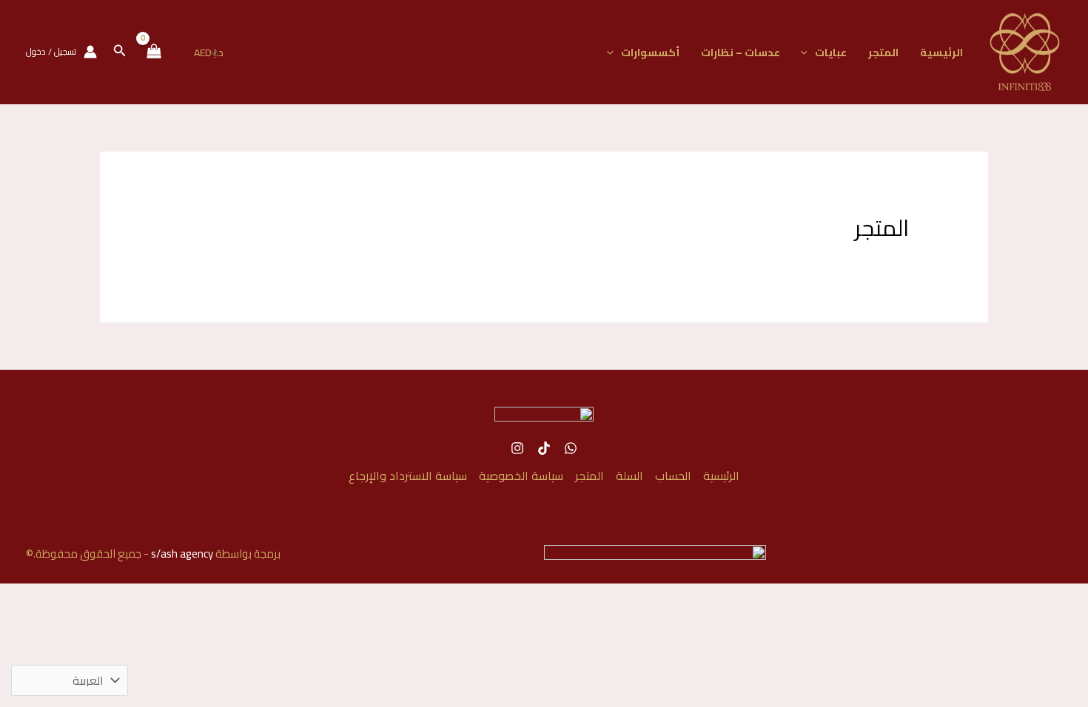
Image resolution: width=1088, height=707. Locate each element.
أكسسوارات (650, 52)
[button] (808, 52)
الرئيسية (941, 52)
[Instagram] (517, 448)
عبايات (831, 52)
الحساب (673, 475)
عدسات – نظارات (740, 52)
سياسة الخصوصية (521, 475)
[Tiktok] (544, 448)
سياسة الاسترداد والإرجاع (408, 475)
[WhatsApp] (570, 448)
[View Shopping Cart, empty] (153, 51)
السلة (629, 475)
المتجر (883, 52)
